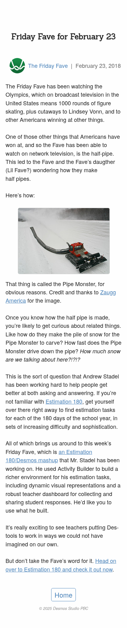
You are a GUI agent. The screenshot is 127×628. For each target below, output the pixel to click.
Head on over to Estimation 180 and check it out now (61, 564)
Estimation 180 (64, 401)
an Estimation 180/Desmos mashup (49, 456)
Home (63, 594)
